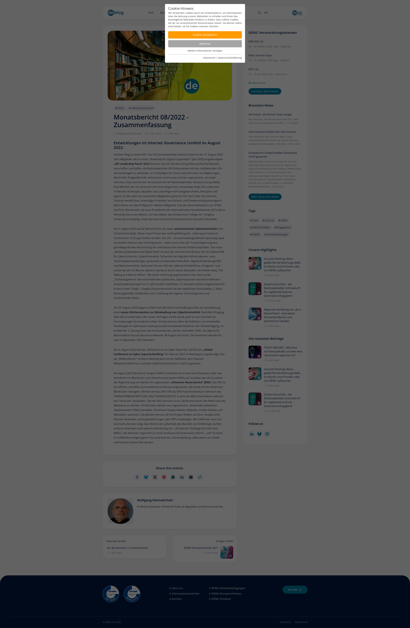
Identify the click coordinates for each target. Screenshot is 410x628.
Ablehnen (205, 43)
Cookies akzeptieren (205, 34)
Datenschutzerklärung (230, 57)
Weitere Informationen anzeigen (205, 50)
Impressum (209, 57)
